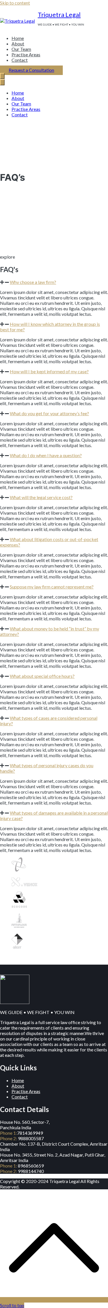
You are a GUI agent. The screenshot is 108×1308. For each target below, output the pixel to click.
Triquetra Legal (59, 14)
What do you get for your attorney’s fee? (49, 413)
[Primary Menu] (2, 76)
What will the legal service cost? (41, 497)
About (18, 43)
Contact (20, 60)
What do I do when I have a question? (46, 455)
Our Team (21, 49)
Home (18, 38)
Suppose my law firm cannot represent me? (52, 586)
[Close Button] (2, 82)
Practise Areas (26, 54)
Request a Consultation (31, 70)
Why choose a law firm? (33, 282)
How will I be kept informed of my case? (49, 371)
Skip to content (15, 2)
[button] (54, 282)
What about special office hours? (42, 676)
